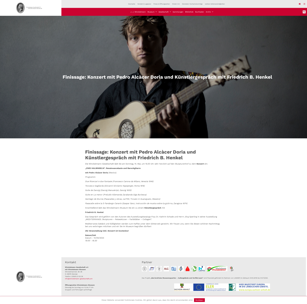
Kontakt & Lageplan (144, 4)
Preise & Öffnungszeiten (162, 4)
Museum (151, 12)
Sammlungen (178, 12)
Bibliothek (189, 12)
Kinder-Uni (176, 4)
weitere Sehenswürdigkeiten (215, 4)
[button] (304, 11)
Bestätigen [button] (199, 300)
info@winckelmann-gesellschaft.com (78, 279)
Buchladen (199, 12)
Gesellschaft (164, 12)
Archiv (208, 12)
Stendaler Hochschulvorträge (192, 4)
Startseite (131, 4)
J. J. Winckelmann (138, 12)
